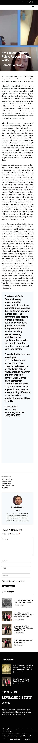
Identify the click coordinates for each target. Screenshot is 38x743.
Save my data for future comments (14, 581)
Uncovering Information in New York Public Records (23, 601)
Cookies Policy (22, 736)
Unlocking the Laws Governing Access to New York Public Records (23, 615)
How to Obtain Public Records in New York (21, 680)
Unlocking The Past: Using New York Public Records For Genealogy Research (23, 667)
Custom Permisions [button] (14, 739)
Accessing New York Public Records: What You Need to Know (23, 628)
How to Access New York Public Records (23, 641)
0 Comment (17, 66)
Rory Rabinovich (7, 64)
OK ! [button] (30, 736)
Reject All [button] (27, 739)
